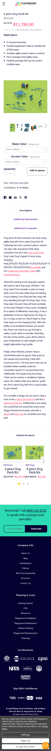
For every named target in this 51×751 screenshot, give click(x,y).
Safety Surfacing (25, 628)
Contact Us (25, 583)
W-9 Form (25, 578)
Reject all (25, 740)
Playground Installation (25, 618)
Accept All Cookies (25, 746)
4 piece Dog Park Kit (25, 399)
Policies (25, 568)
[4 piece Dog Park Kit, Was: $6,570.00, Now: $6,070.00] (13, 453)
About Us (25, 553)
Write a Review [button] (35, 30)
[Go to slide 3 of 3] (28, 484)
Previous (5, 125)
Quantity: (10, 169)
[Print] (15, 197)
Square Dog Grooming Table (21, 271)
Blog (25, 558)
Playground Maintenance (25, 623)
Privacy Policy (33, 714)
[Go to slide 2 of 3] (24, 484)
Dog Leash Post (36, 253)
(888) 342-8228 (36, 510)
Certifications (26, 563)
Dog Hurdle (35, 267)
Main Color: (25, 144)
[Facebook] (5, 197)
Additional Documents (25, 228)
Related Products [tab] (25, 435)
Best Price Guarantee (25, 573)
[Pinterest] (25, 197)
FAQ (26, 608)
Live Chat (45, 745)
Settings (25, 734)
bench (7, 414)
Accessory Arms (12, 275)
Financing (25, 638)
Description (25, 210)
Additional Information (25, 219)
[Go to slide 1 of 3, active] (19, 484)
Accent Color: (25, 156)
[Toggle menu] (3, 3)
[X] (20, 197)
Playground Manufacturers (25, 633)
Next (45, 125)
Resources (25, 613)
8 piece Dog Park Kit (35, 470)
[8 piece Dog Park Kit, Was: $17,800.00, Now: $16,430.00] (35, 453)
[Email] (10, 197)
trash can (19, 414)
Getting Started (25, 603)
